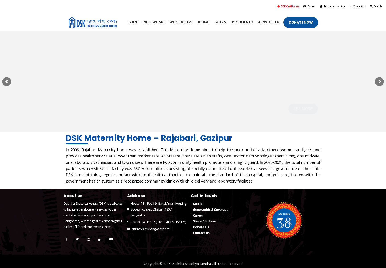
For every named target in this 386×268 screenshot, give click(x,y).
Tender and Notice (334, 6)
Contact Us (359, 6)
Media (197, 204)
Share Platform (204, 221)
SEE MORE (303, 98)
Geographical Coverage (210, 209)
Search (378, 6)
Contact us (201, 233)
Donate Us (201, 227)
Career (311, 6)
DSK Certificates (290, 6)
